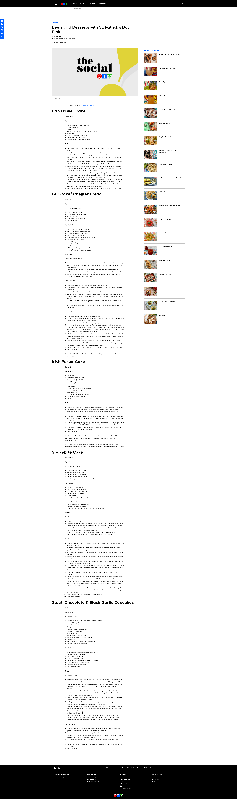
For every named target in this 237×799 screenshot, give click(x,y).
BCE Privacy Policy (92, 779)
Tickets (92, 4)
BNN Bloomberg (124, 784)
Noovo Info (155, 777)
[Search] (52, 4)
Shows (74, 4)
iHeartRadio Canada (125, 788)
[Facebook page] (55, 768)
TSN (121, 786)
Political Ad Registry (92, 777)
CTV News (123, 777)
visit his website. (88, 105)
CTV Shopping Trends (126, 779)
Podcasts (102, 4)
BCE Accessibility (59, 777)
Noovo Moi (155, 779)
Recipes (83, 4)
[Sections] (56, 4)
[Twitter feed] (59, 768)
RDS (153, 781)
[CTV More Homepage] (64, 4)
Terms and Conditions (93, 781)
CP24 (121, 781)
